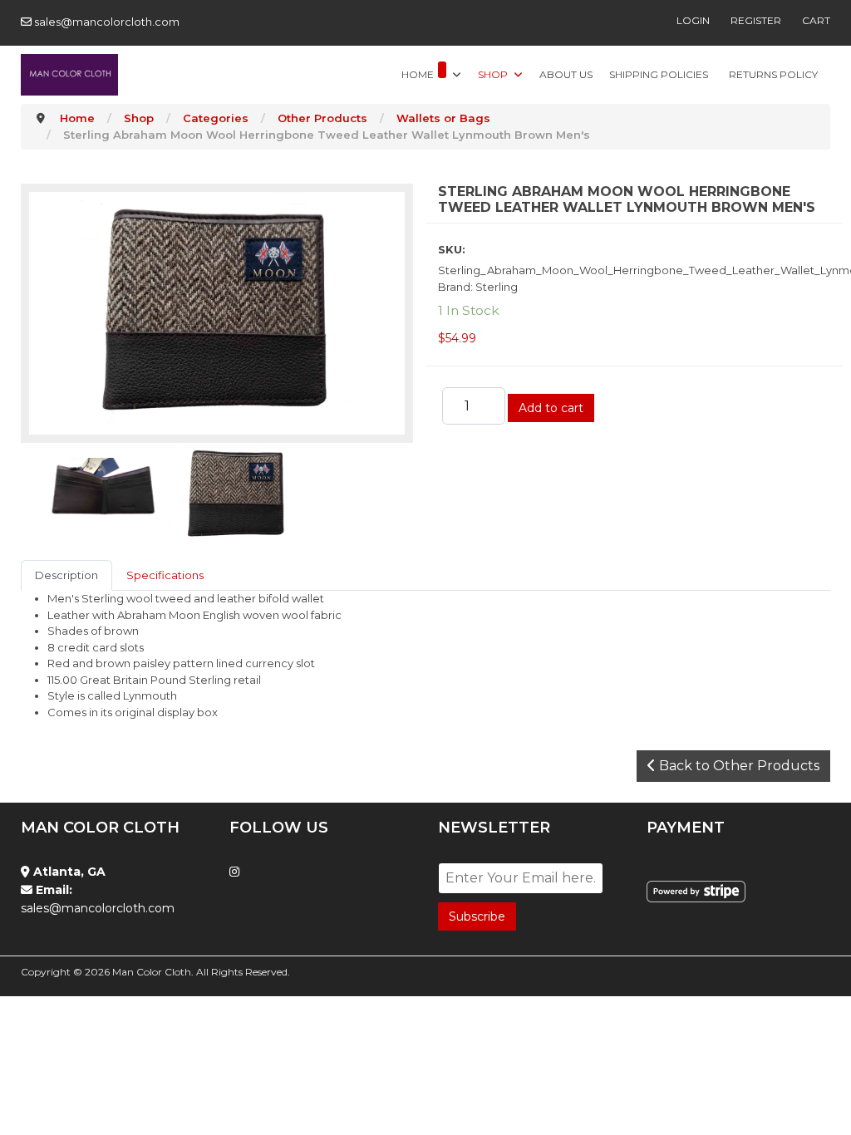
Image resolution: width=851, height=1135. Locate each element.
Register (755, 20)
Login (693, 20)
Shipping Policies (658, 74)
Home (417, 74)
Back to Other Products (737, 766)
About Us (566, 74)
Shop (493, 74)
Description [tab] (66, 575)
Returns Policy (773, 74)
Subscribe (477, 916)
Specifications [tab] (165, 575)
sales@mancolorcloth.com (107, 21)
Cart (816, 20)
